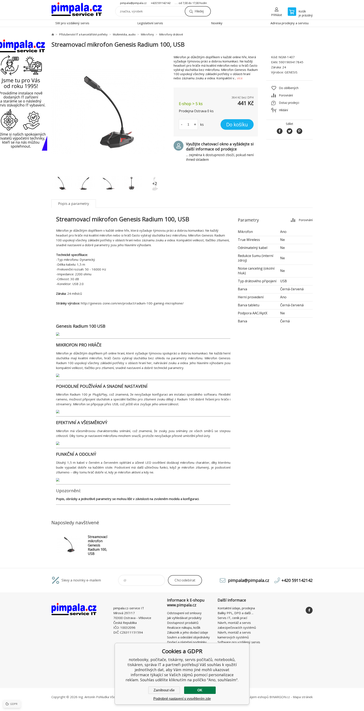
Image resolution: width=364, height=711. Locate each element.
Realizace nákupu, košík (183, 627)
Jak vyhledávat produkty (184, 618)
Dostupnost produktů (182, 622)
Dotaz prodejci (289, 103)
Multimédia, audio (124, 34)
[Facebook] (309, 610)
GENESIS (291, 72)
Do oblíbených (288, 88)
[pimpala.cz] (52, 34)
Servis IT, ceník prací (232, 618)
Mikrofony (147, 34)
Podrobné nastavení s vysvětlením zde (182, 698)
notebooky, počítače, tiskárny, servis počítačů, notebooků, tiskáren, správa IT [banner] (76, 10)
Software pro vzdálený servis (239, 642)
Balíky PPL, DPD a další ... (235, 613)
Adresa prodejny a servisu (289, 23)
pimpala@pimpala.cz (133, 3)
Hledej (199, 11)
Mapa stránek (303, 697)
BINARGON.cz (279, 697)
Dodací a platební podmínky (187, 642)
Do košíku (237, 124)
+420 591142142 (161, 3)
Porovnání (286, 95)
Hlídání (283, 110)
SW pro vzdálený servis (72, 23)
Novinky (216, 23)
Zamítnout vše (164, 690)
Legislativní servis (150, 23)
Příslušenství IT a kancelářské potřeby (83, 34)
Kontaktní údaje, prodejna (236, 608)
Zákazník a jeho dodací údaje (187, 632)
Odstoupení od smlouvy (184, 613)
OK (199, 690)
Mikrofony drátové (171, 34)
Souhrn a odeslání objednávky (188, 637)
